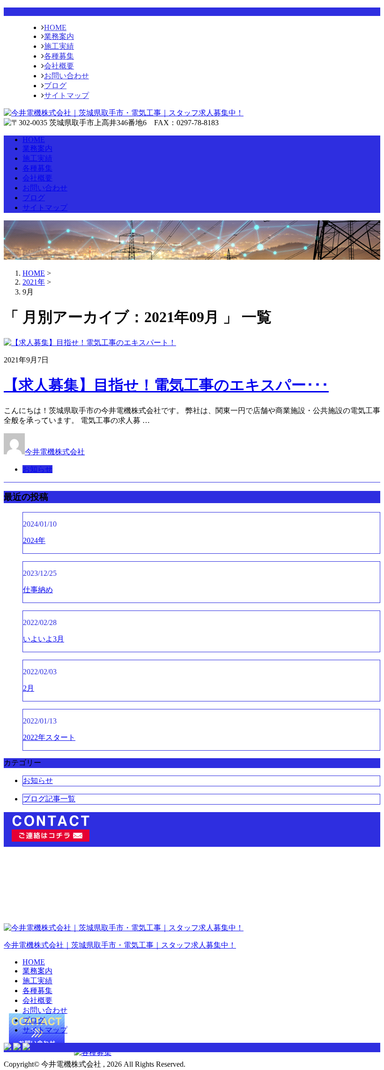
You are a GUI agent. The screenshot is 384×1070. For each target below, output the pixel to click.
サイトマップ (66, 95)
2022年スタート (49, 737)
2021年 (33, 282)
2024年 (34, 540)
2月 (28, 688)
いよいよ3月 (43, 639)
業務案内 (59, 36)
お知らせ (37, 469)
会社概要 (59, 66)
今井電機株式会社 (55, 452)
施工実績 (59, 46)
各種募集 (59, 56)
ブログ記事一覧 (49, 799)
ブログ (55, 86)
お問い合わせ (66, 76)
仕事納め (38, 590)
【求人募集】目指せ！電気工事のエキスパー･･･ (166, 385)
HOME (55, 27)
